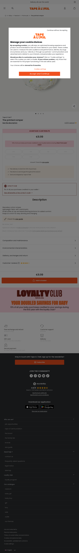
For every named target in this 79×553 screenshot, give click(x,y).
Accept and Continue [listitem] (39, 73)
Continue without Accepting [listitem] (57, 30)
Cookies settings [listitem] (40, 69)
